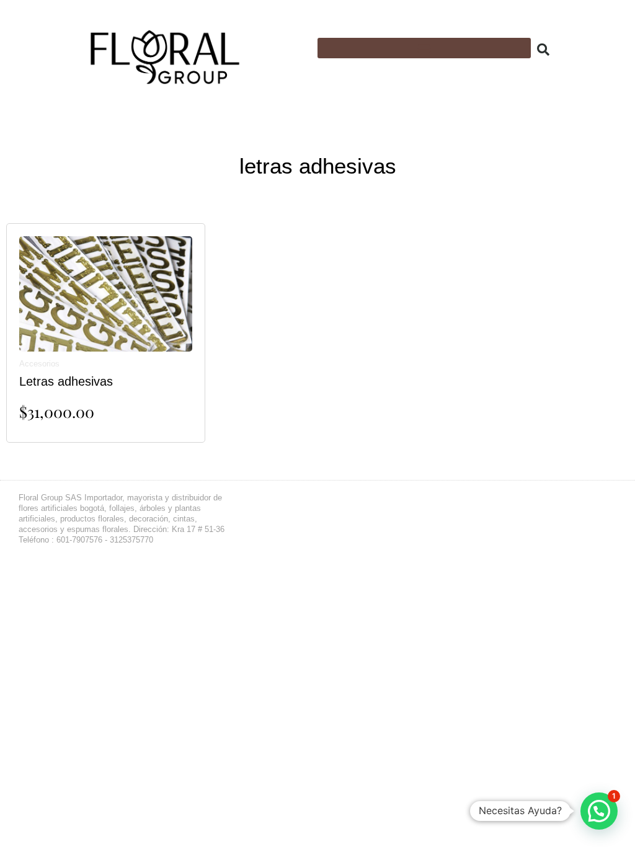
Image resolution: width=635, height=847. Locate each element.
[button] (424, 48)
